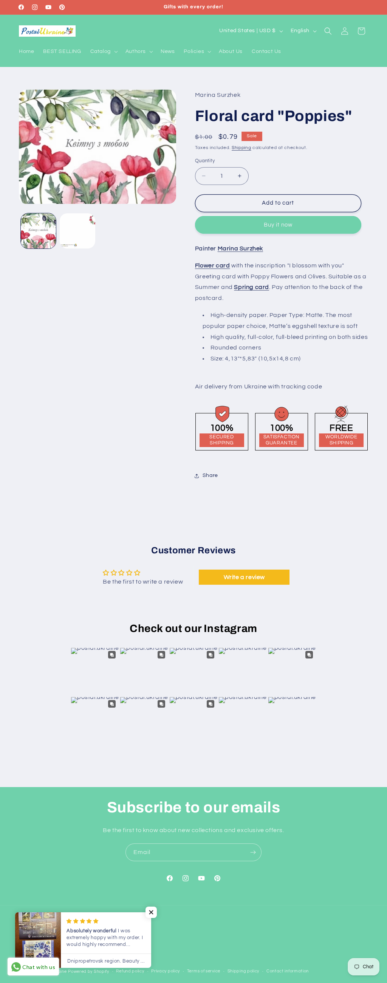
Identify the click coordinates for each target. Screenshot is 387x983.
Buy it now (278, 225)
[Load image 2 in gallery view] (77, 230)
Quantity (205, 160)
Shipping (241, 147)
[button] (103, 51)
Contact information (287, 971)
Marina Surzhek (240, 248)
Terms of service (203, 971)
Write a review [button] (244, 577)
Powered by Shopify (88, 971)
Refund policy (130, 971)
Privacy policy (165, 971)
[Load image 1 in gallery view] (38, 230)
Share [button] (210, 475)
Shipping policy (244, 971)
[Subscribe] (253, 852)
